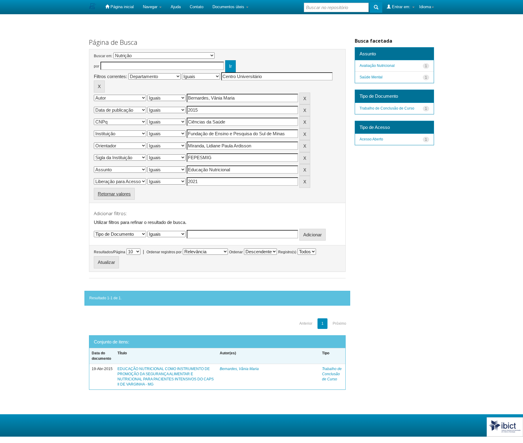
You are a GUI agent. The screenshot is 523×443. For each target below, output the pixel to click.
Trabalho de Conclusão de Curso (332, 374)
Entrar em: (401, 7)
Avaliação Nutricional (377, 66)
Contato (196, 7)
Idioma (425, 7)
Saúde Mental (371, 77)
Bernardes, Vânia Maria (239, 369)
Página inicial (121, 7)
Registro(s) (287, 252)
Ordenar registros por (164, 252)
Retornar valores (114, 193)
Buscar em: (103, 56)
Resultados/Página (109, 252)
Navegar (151, 7)
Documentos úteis (228, 7)
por (96, 66)
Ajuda (176, 7)
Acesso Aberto (371, 139)
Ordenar (236, 252)
